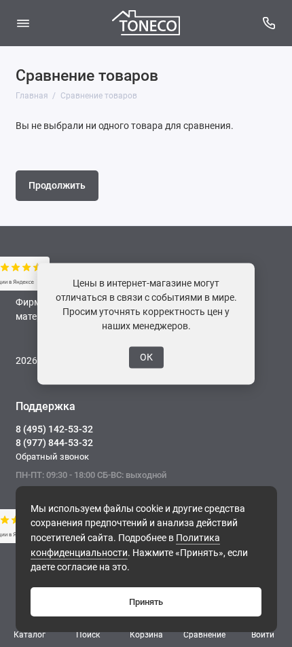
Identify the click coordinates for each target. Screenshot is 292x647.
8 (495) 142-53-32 (54, 429)
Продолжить (57, 185)
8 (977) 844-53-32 (54, 442)
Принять (146, 602)
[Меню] (23, 23)
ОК (146, 357)
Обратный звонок (52, 456)
